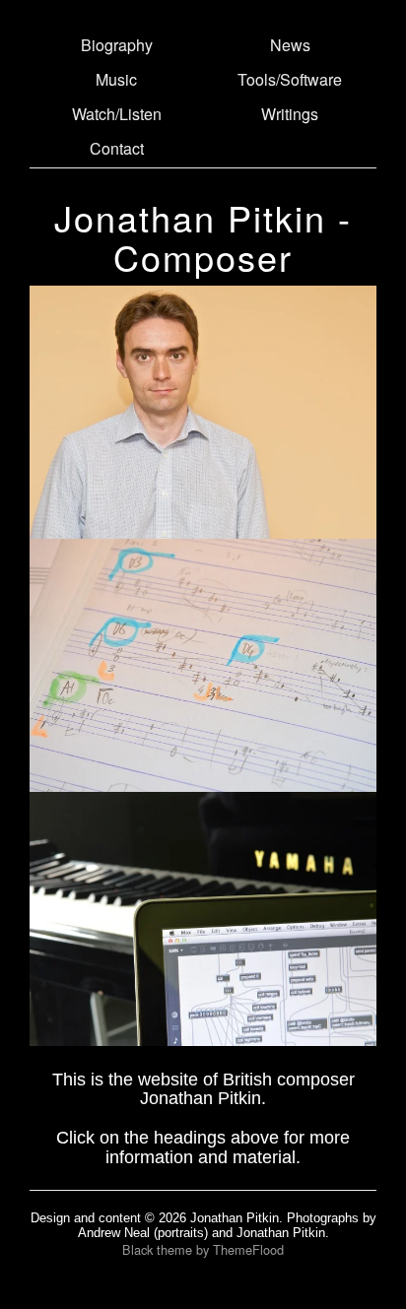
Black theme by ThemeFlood (203, 1249)
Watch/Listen (117, 113)
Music (116, 79)
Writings (289, 113)
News (290, 44)
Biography (117, 44)
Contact (117, 148)
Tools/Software (289, 79)
